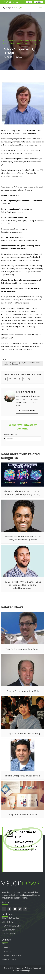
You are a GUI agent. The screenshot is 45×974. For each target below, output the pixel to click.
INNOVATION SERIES (10, 918)
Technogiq (26, 971)
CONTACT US (7, 951)
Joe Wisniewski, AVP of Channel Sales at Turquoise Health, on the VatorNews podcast (22, 584)
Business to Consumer (13, 40)
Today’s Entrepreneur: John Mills (22, 691)
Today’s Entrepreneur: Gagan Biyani (22, 775)
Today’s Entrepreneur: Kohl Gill (22, 814)
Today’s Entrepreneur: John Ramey (22, 649)
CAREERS (6, 947)
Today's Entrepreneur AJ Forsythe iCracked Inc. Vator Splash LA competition (21, 364)
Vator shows (30, 43)
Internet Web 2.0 (32, 40)
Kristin (20, 57)
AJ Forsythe (24, 170)
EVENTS (5, 943)
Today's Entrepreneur (13, 43)
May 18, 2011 (8, 57)
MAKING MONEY (8, 930)
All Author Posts (27, 411)
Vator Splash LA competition (11, 176)
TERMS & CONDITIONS (11, 955)
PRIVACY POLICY (9, 959)
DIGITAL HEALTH (8, 934)
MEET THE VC (7, 922)
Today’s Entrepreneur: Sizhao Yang (22, 733)
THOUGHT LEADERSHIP (11, 926)
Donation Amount (10, 435)
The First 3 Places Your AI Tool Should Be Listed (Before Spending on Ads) (22, 493)
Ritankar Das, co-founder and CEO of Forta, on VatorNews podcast (22, 538)
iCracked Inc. (8, 173)
